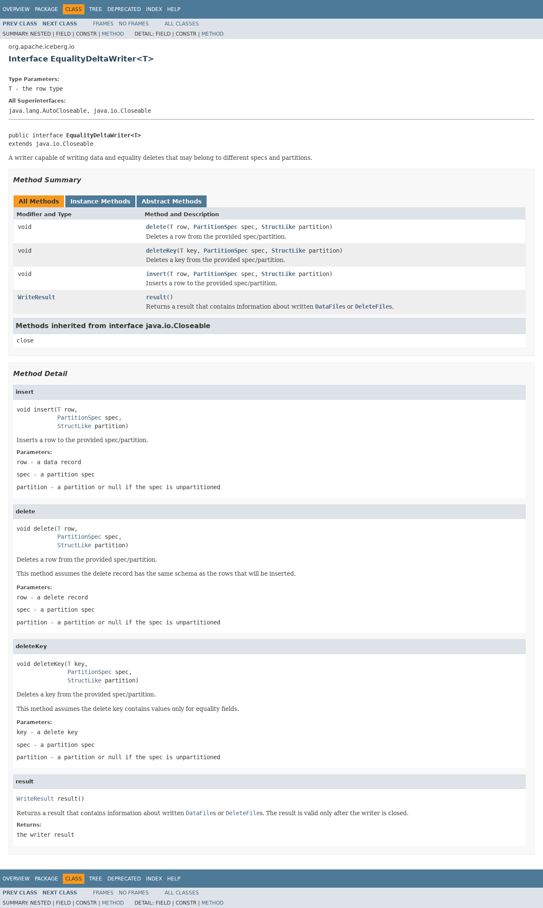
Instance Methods (100, 201)
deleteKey (161, 250)
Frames (103, 24)
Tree (95, 9)
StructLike (278, 226)
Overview (16, 9)
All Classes (182, 24)
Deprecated (124, 9)
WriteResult (36, 297)
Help (173, 9)
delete (156, 226)
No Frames (134, 24)
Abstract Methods (172, 201)
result (156, 297)
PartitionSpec (215, 226)
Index (154, 9)
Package (46, 9)
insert (156, 273)
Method (113, 34)
